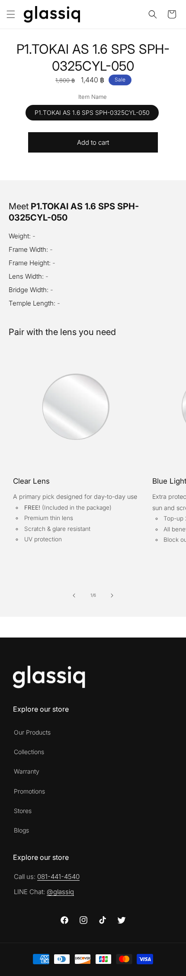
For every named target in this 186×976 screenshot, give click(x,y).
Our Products (32, 732)
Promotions (29, 791)
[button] (10, 14)
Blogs (21, 830)
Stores (23, 810)
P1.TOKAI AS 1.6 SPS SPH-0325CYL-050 (92, 112)
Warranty (26, 771)
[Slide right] (112, 595)
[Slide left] (73, 595)
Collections (29, 751)
